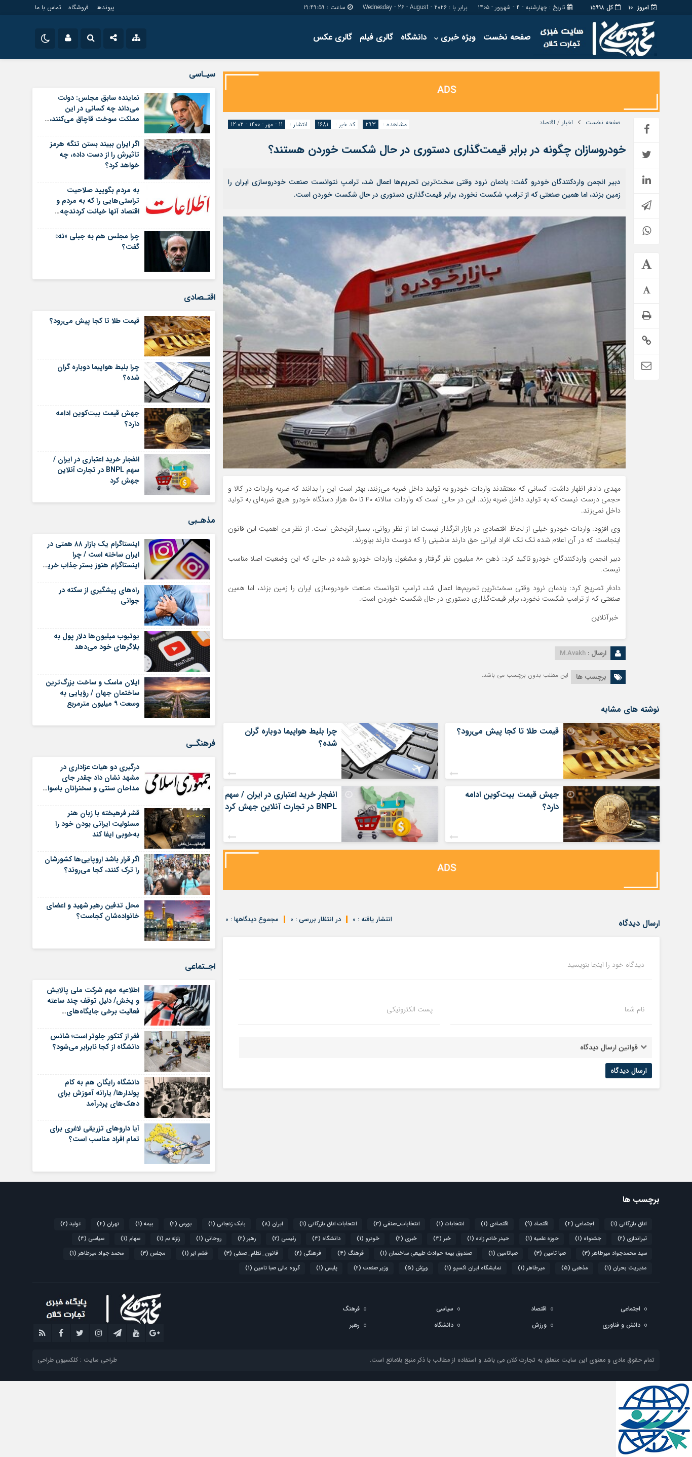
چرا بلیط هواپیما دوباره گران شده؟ (291, 737)
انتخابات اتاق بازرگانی (328, 1224)
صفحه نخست (507, 37)
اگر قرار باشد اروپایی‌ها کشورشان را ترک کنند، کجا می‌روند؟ (92, 865)
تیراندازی (632, 1238)
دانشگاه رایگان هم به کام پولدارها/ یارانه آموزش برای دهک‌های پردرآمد (98, 1093)
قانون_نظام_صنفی (251, 1253)
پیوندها (105, 7)
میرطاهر (531, 1268)
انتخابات (450, 1224)
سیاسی (91, 1238)
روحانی (208, 1238)
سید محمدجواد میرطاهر (614, 1253)
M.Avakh (573, 653)
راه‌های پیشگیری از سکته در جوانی (99, 595)
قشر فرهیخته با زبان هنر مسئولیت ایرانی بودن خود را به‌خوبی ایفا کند (97, 824)
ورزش (416, 1268)
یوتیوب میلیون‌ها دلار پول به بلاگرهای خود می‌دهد (96, 641)
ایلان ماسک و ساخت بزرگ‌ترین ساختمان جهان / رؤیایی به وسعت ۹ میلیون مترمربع (92, 693)
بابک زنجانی (227, 1224)
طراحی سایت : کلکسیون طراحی (77, 1360)
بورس (181, 1224)
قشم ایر (195, 1253)
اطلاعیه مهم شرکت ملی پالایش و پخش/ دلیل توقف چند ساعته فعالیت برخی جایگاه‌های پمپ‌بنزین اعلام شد (93, 1006)
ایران (272, 1224)
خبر (442, 1238)
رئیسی (284, 1238)
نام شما (634, 1009)
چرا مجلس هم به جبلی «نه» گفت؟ (97, 241)
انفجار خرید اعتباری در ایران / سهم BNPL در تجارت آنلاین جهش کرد (281, 800)
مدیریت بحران (625, 1268)
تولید (70, 1224)
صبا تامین (550, 1253)
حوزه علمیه (542, 1238)
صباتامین (503, 1253)
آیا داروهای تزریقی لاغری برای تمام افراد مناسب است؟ (94, 1134)
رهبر (247, 1238)
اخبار (567, 123)
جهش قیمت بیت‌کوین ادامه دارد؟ (512, 800)
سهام (130, 1238)
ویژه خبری (458, 37)
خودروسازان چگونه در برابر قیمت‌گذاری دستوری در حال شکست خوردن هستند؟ (447, 149)
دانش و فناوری (621, 1325)
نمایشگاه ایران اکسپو (473, 1268)
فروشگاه (78, 7)
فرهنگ (350, 1253)
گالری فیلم (376, 37)
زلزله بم (168, 1238)
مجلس (153, 1253)
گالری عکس (332, 37)
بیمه (144, 1224)
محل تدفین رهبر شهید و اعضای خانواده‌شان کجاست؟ (92, 911)
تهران (108, 1224)
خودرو (368, 1238)
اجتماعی (579, 1224)
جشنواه (588, 1238)
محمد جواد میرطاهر (96, 1253)
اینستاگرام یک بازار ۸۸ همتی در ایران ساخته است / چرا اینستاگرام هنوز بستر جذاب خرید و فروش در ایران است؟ (91, 559)
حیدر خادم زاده (488, 1238)
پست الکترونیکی (410, 1009)
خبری (406, 1238)
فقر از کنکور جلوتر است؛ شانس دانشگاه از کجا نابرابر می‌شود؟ (94, 1041)
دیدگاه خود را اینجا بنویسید (605, 964)
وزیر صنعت (371, 1268)
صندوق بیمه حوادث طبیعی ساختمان (426, 1253)
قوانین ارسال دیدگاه (609, 1047)
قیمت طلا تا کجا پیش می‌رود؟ (508, 731)
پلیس (326, 1268)
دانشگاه (414, 37)
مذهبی (574, 1268)
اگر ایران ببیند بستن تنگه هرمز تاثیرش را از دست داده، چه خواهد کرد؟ (94, 154)
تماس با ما (48, 7)
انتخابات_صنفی (396, 1224)
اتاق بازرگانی (628, 1224)
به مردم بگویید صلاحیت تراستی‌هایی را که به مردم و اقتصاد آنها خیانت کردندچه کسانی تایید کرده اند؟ (97, 206)
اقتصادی (495, 1224)
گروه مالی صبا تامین (272, 1268)
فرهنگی (307, 1253)
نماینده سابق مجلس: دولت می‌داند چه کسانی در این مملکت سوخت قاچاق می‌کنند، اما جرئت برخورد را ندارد (94, 113)
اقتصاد (547, 123)
